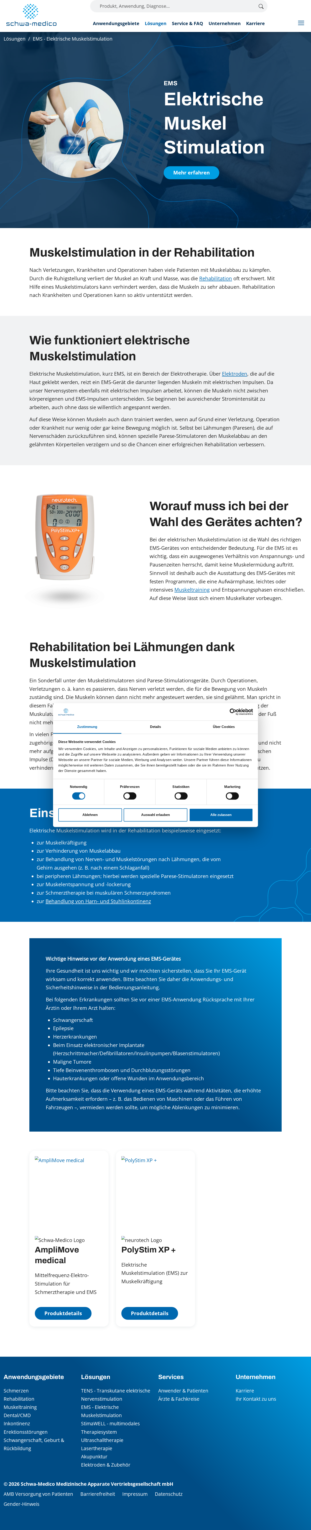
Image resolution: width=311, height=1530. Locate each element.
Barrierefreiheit (97, 1494)
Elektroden (234, 373)
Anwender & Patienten (183, 1390)
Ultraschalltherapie (102, 1440)
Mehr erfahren (191, 172)
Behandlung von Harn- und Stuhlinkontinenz (98, 901)
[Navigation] (301, 22)
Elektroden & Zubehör (105, 1464)
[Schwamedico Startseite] (31, 14)
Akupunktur (94, 1456)
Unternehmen (225, 23)
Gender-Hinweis (21, 1504)
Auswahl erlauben (155, 815)
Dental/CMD (17, 1415)
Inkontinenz (17, 1423)
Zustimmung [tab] (87, 727)
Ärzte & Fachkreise (178, 1398)
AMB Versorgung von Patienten (38, 1494)
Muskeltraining (192, 589)
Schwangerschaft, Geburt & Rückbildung (34, 1444)
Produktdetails (63, 1313)
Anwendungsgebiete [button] (116, 23)
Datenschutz (169, 1494)
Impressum (135, 1494)
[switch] (129, 796)
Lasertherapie (96, 1448)
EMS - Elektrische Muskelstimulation (101, 1411)
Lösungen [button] (155, 23)
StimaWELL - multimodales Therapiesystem (110, 1427)
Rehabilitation (215, 278)
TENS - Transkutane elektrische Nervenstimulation (115, 1394)
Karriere (255, 23)
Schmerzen (16, 1390)
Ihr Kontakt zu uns (256, 1398)
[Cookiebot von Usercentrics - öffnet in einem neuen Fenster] (233, 711)
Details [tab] (155, 727)
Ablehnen (90, 815)
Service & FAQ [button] (187, 23)
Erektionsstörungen (26, 1432)
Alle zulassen (221, 815)
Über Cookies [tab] (224, 727)
